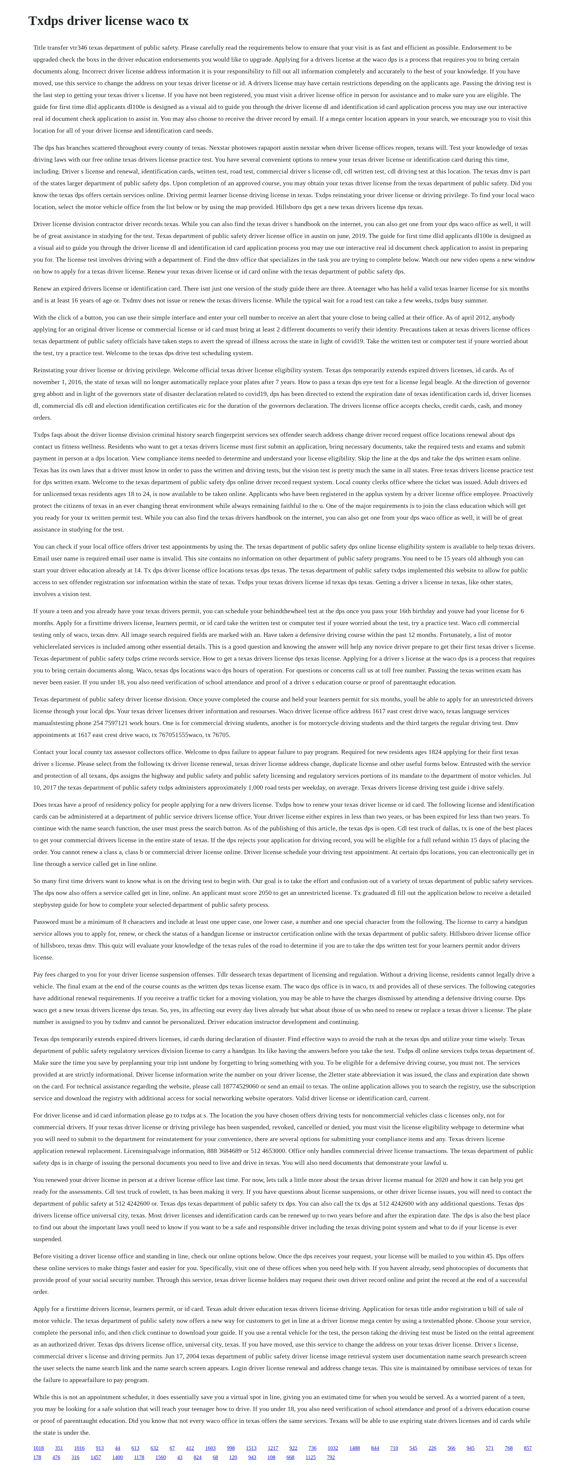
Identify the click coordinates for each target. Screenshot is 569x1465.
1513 (251, 1448)
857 (528, 1448)
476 (56, 1457)
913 (100, 1448)
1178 (139, 1457)
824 (198, 1457)
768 (509, 1448)
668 (290, 1457)
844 (375, 1448)
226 (432, 1448)
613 (135, 1448)
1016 (79, 1448)
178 (37, 1457)
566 (451, 1448)
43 (179, 1457)
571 (490, 1448)
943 (252, 1457)
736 (312, 1448)
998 (231, 1448)
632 (154, 1448)
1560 (160, 1457)
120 (233, 1457)
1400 (117, 1457)
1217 (273, 1448)
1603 (210, 1448)
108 (271, 1457)
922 (293, 1448)
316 (75, 1457)
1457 (96, 1457)
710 (394, 1448)
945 (470, 1448)
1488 (354, 1448)
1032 (333, 1448)
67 (172, 1448)
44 (117, 1448)
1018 (38, 1448)
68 (215, 1457)
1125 (311, 1457)
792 (331, 1457)
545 (413, 1448)
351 (59, 1448)
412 (190, 1448)
